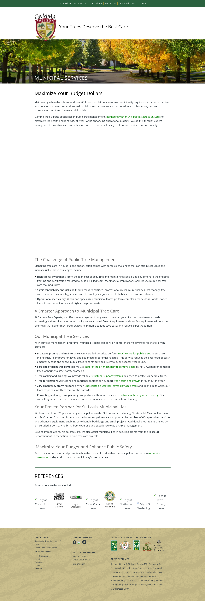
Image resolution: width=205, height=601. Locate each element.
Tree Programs (41, 556)
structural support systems (107, 376)
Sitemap (38, 569)
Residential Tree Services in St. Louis (48, 543)
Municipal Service (43, 552)
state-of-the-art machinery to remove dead (110, 366)
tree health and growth (127, 380)
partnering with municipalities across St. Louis (133, 116)
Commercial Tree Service (46, 548)
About (37, 559)
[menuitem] (64, 3)
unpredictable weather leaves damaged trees (111, 385)
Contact (38, 565)
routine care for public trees (134, 353)
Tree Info (39, 562)
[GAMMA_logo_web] (82, 27)
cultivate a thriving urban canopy (139, 395)
